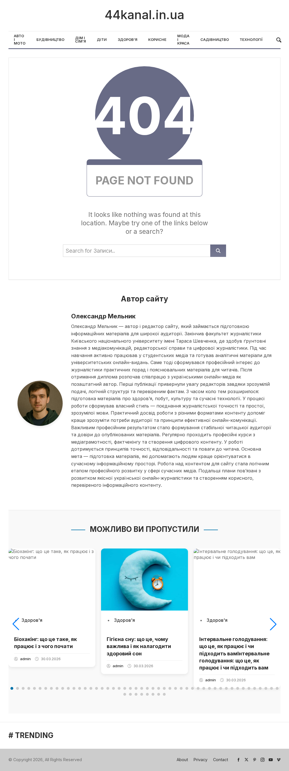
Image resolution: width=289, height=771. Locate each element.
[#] (238, 759)
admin (25, 659)
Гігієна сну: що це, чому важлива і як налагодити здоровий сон (139, 646)
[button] (16, 624)
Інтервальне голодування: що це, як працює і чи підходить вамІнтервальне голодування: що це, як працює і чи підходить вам (234, 653)
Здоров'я (31, 620)
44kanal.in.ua (144, 14)
